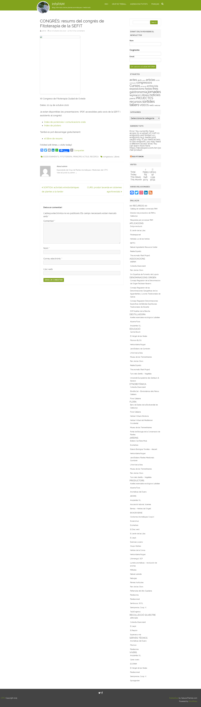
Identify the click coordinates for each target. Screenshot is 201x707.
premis (132, 98)
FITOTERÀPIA (66, 157)
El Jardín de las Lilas (137, 230)
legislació (135, 95)
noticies (154, 95)
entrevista (152, 86)
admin (44, 31)
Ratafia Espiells (135, 251)
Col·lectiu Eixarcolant (138, 266)
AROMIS (133, 496)
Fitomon (133, 645)
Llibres (116, 157)
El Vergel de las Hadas (138, 336)
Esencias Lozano (136, 542)
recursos (136, 101)
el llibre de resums (53, 138)
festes (148, 88)
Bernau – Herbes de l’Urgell (140, 509)
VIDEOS (144, 105)
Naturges (133, 578)
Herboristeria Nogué (137, 344)
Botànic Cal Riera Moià (138, 441)
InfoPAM (58, 4)
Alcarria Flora (135, 322)
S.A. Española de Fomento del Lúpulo (144, 274)
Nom (46, 248)
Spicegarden (135, 681)
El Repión (133, 630)
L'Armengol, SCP (136, 559)
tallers (134, 105)
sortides (148, 101)
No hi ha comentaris (77, 31)
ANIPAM (133, 262)
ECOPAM (133, 664)
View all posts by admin (67, 173)
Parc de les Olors (136, 270)
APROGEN (134, 618)
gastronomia (138, 92)
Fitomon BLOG (135, 340)
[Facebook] (102, 692)
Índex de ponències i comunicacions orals (65, 122)
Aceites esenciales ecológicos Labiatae (145, 317)
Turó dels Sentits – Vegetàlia (140, 374)
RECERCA (94, 157)
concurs (133, 83)
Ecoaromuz (134, 521)
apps (143, 80)
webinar (157, 105)
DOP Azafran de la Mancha (140, 311)
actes (133, 79)
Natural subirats (136, 574)
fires (155, 88)
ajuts (140, 80)
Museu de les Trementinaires (141, 357)
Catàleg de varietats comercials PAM (143, 209)
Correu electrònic (52, 258)
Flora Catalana (135, 398)
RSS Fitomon (138, 157)
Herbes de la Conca (137, 550)
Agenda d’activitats (138, 4)
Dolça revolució (136, 226)
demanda (143, 86)
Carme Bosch (135, 332)
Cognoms (134, 50)
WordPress (192, 701)
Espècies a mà (135, 635)
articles (150, 79)
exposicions (137, 88)
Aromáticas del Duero (138, 492)
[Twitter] (99, 692)
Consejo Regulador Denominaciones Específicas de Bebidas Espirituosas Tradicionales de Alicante (144, 304)
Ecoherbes (134, 445)
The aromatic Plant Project (140, 255)
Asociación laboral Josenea (140, 504)
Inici (106, 4)
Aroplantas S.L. (135, 326)
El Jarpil (133, 538)
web (151, 105)
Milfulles (133, 570)
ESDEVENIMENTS (51, 157)
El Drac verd (134, 529)
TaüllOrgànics (135, 612)
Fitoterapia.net (135, 235)
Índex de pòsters (52, 125)
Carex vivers (134, 660)
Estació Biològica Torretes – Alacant (143, 449)
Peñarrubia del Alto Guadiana (141, 591)
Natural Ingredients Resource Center (143, 247)
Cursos (135, 86)
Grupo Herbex (135, 546)
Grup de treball (119, 4)
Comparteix (79, 150)
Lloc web (48, 269)
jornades (154, 92)
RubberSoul (173, 698)
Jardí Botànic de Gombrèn (140, 349)
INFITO (132, 243)
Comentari (49, 221)
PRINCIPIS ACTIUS (81, 157)
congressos (108, 157)
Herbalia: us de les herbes (140, 239)
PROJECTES (144, 98)
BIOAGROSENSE (136, 513)
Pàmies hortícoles (137, 582)
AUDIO (158, 80)
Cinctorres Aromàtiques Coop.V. (142, 517)
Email (132, 56)
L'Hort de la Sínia (136, 353)
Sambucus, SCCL (136, 603)
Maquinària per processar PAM (141, 220)
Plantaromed (135, 599)
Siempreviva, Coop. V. (138, 607)
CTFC (3, 698)
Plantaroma (134, 595)
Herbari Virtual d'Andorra (139, 416)
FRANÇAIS (155, 4)
